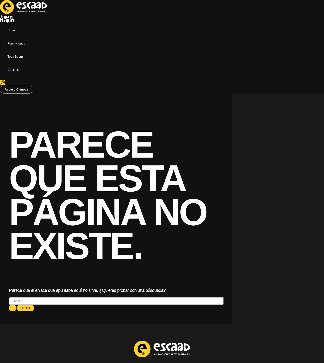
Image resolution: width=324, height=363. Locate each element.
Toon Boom (15, 56)
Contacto (14, 69)
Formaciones (16, 43)
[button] (16, 90)
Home (12, 30)
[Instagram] (3, 84)
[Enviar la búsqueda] (12, 308)
